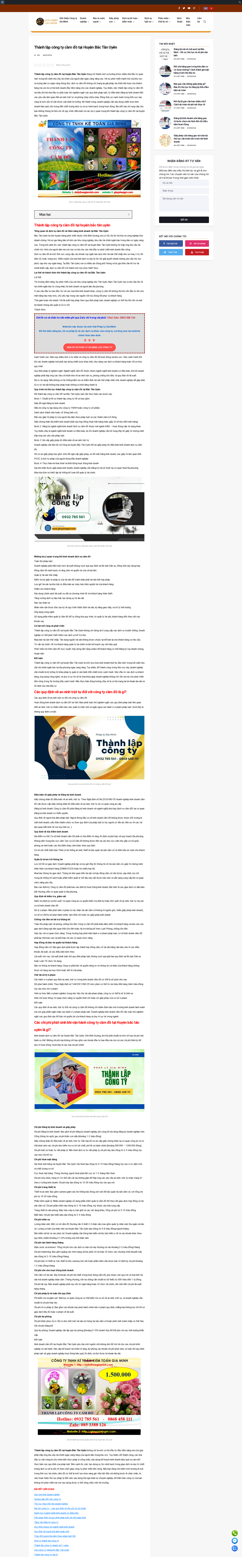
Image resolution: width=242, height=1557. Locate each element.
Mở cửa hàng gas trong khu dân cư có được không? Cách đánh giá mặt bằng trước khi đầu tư (191, 69)
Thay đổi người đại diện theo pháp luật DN (54, 1536)
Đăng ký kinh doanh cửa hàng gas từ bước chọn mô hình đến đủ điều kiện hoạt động (190, 121)
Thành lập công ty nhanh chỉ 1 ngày (51, 1545)
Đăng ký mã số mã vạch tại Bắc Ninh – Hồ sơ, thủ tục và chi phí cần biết (191, 52)
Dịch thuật (179, 20)
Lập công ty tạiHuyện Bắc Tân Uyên (51, 1550)
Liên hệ (199, 20)
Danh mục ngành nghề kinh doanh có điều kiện (56, 1513)
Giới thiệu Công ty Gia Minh (68, 20)
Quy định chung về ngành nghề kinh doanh (54, 1527)
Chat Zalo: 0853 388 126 (121, 317)
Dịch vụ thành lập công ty (46, 1540)
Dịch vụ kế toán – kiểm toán (130, 20)
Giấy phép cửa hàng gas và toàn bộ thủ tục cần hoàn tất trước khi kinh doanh (191, 138)
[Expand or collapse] (129, 214)
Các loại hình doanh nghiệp (47, 1494)
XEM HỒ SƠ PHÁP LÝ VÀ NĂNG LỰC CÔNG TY (89, 347)
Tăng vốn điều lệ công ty (46, 1522)
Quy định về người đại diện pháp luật (51, 1531)
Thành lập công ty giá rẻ (46, 1554)
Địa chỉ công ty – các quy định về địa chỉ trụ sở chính (60, 1508)
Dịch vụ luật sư (148, 20)
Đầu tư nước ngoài (99, 20)
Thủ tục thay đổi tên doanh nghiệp (51, 1504)
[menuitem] (2, 2)
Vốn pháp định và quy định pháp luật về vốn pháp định (60, 1517)
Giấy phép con (114, 20)
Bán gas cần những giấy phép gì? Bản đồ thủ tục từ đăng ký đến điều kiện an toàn (191, 87)
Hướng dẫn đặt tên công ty (47, 1499)
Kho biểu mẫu (188, 21)
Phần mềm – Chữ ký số (164, 20)
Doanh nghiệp (83, 20)
